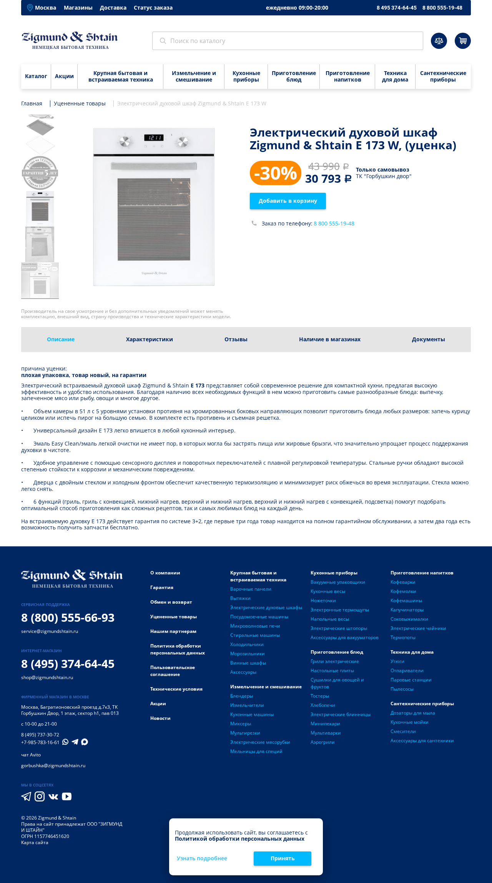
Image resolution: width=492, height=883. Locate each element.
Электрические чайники (418, 628)
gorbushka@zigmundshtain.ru (53, 765)
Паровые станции (411, 679)
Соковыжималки (409, 619)
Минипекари (325, 723)
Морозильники (247, 653)
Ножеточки (323, 600)
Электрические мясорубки (260, 742)
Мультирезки (245, 732)
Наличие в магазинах (330, 339)
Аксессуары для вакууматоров (345, 637)
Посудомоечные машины (259, 616)
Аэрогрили (323, 742)
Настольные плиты (332, 670)
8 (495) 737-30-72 (40, 734)
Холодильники (247, 644)
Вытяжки (240, 598)
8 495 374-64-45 (397, 8)
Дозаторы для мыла (413, 712)
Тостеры (320, 696)
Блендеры (241, 696)
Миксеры (240, 723)
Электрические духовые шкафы (266, 607)
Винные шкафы (248, 662)
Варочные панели (250, 589)
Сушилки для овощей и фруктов (337, 683)
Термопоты (403, 637)
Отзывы (236, 339)
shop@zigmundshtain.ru (47, 677)
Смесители (403, 731)
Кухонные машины (252, 714)
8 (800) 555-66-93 (68, 617)
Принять (283, 858)
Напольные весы (330, 619)
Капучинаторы (407, 609)
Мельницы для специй (256, 751)
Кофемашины (406, 600)
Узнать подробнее (202, 858)
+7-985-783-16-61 (40, 742)
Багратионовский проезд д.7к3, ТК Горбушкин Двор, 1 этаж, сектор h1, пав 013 (70, 710)
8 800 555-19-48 (442, 8)
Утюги (397, 661)
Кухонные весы (328, 591)
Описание (61, 339)
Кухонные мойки (410, 722)
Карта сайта (34, 842)
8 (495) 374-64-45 (68, 663)
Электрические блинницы (341, 714)
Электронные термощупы (340, 609)
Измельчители (247, 705)
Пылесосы (402, 689)
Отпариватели (407, 670)
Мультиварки (326, 732)
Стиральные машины (255, 635)
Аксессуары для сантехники (422, 740)
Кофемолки (403, 591)
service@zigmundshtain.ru (49, 631)
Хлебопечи (323, 705)
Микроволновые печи (255, 626)
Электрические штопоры (339, 628)
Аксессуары (243, 672)
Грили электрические (335, 661)
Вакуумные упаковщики (338, 582)
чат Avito (31, 754)
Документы (428, 339)
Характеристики (149, 339)
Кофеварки (403, 582)
